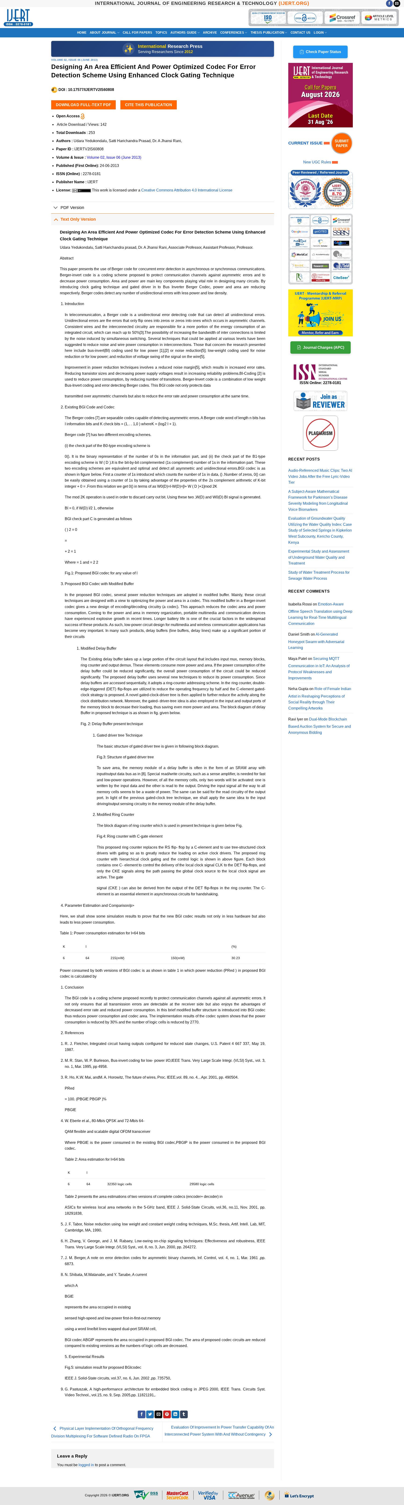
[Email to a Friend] (158, 1415)
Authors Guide (183, 32)
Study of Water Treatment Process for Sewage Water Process (319, 575)
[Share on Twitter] (150, 1415)
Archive (210, 32)
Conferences (232, 32)
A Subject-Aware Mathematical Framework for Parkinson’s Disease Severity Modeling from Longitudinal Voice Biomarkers (318, 500)
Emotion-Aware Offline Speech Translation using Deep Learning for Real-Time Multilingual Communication (320, 614)
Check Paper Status (323, 52)
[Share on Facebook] (141, 1415)
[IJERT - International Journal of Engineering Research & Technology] (18, 18)
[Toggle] (55, 208)
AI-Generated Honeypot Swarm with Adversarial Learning (316, 641)
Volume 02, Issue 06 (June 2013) (74, 59)
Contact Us (301, 32)
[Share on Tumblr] (184, 1415)
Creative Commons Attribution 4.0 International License (186, 190)
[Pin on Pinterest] (167, 1415)
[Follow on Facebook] (389, 3)
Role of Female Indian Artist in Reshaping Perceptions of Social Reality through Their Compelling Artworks (319, 698)
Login (319, 32)
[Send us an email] (396, 3)
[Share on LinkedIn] (175, 1415)
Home (82, 32)
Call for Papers (137, 32)
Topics (161, 32)
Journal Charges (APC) (323, 347)
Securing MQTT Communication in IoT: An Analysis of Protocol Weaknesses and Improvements (319, 668)
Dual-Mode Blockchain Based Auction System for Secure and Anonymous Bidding (319, 725)
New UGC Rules (317, 162)
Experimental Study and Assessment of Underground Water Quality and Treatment (318, 557)
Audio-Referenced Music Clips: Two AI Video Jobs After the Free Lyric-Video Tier (320, 476)
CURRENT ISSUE (306, 143)
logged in (86, 1465)
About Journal (103, 32)
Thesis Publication (267, 32)
